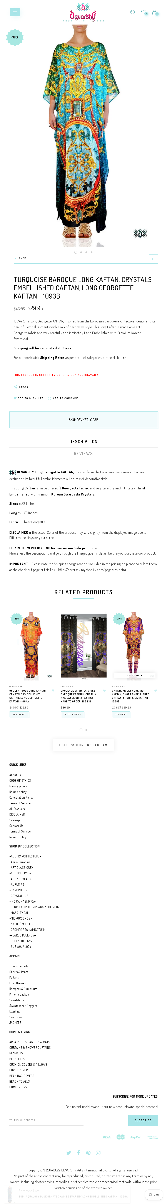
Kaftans (14, 977)
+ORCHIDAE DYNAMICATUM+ (27, 929)
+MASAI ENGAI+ (19, 913)
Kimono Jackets (19, 994)
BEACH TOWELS (19, 1081)
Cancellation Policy (21, 797)
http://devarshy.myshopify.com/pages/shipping (92, 570)
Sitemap (14, 820)
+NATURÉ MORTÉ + (21, 924)
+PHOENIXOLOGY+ (20, 941)
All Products (17, 809)
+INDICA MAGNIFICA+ (23, 901)
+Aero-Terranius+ (20, 862)
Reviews (83, 453)
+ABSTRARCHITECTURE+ (25, 856)
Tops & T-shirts (18, 966)
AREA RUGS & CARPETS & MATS (29, 1042)
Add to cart (19, 714)
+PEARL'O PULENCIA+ (23, 935)
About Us (15, 775)
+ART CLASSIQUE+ (21, 867)
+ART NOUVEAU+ (20, 879)
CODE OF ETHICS (20, 780)
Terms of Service (20, 803)
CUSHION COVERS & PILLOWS (28, 1064)
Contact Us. (16, 825)
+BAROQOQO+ (15, 686)
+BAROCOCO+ (18, 890)
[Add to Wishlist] (53, 690)
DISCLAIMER (17, 814)
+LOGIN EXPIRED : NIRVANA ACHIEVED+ (34, 907)
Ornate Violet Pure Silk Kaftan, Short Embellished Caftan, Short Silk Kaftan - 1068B (131, 696)
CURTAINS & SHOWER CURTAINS (30, 1047)
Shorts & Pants (18, 972)
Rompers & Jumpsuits (23, 989)
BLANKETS (16, 1053)
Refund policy (18, 792)
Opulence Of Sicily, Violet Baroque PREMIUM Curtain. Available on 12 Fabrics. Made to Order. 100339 (79, 696)
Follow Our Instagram (83, 745)
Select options (72, 714)
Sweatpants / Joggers (23, 1005)
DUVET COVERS (19, 1070)
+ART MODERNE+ (20, 873)
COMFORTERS (18, 1087)
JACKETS (15, 1022)
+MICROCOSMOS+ (20, 918)
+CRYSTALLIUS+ (19, 896)
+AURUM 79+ (17, 884)
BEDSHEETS (17, 1059)
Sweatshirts (16, 1000)
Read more (121, 714)
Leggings (14, 1011)
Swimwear (16, 1017)
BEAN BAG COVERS (21, 1076)
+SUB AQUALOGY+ (21, 946)
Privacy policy (18, 786)
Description (84, 441)
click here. (119, 357)
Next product (153, 259)
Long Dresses (17, 983)
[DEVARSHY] (83, 12)
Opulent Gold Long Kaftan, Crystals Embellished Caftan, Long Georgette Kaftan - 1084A (28, 696)
